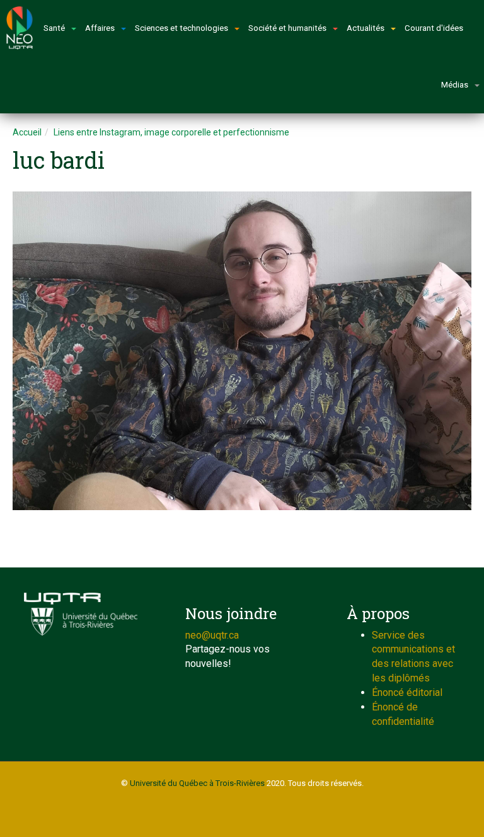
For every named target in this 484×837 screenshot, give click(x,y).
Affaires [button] (100, 28)
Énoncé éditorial (407, 692)
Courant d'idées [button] (434, 28)
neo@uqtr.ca (212, 635)
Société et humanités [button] (287, 28)
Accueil (27, 132)
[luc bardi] (242, 350)
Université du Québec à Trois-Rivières (197, 783)
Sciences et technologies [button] (181, 28)
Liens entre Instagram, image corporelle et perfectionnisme (171, 132)
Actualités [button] (365, 28)
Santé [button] (54, 28)
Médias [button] (454, 84)
